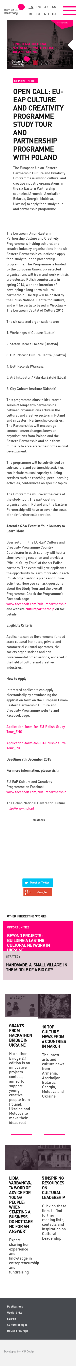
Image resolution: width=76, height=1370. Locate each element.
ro (46, 14)
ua (54, 14)
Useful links (14, 1312)
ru (38, 7)
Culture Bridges (17, 1324)
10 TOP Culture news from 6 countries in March (54, 1036)
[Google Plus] (38, 889)
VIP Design (28, 1351)
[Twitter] (38, 880)
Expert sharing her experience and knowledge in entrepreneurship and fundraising (21, 1255)
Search (11, 1318)
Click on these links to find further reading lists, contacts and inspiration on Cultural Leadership (54, 1222)
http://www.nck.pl (20, 808)
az (46, 7)
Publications (15, 1306)
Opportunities (25, 81)
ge (38, 14)
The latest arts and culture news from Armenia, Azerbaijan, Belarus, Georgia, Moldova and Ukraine (53, 1075)
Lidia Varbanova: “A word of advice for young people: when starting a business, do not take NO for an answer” (21, 1204)
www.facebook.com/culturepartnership (36, 604)
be (31, 14)
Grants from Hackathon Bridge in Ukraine (20, 1035)
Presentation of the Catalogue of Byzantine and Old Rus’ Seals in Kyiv (28, 943)
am (54, 7)
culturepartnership (39, 609)
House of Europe (17, 1330)
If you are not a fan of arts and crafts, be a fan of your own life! (35, 969)
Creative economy (21, 927)
